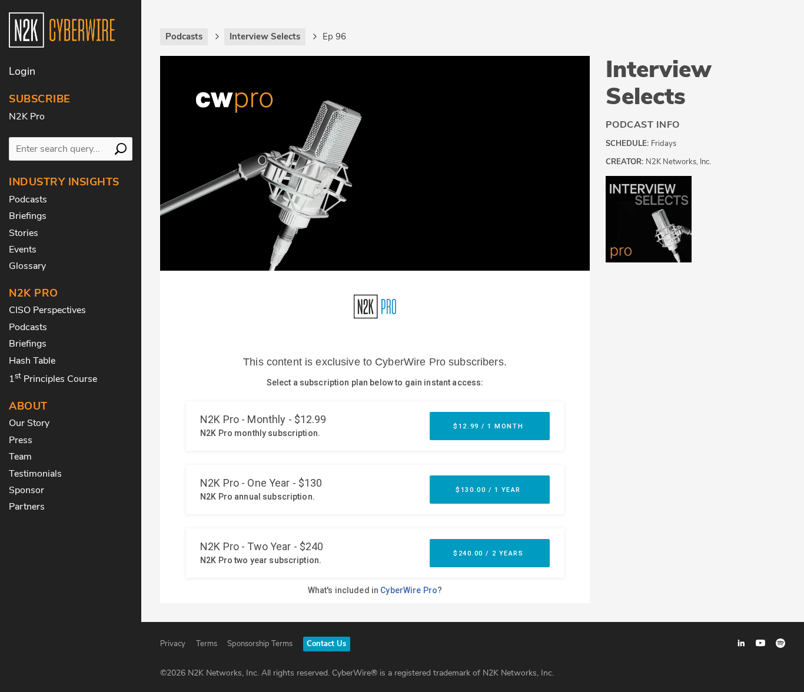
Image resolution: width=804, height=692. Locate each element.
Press (20, 440)
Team (20, 456)
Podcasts (28, 199)
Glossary (27, 266)
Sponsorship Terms (260, 643)
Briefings (27, 215)
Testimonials (35, 473)
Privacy (172, 643)
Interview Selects (659, 83)
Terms (206, 643)
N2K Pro (27, 116)
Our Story (29, 423)
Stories (23, 233)
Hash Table (32, 360)
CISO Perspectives (47, 310)
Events (22, 249)
